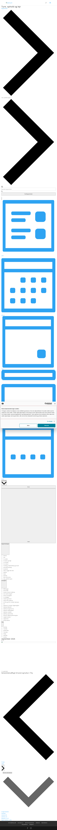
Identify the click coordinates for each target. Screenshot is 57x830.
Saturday (5, 635)
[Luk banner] (54, 403)
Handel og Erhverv (7, 598)
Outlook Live (4, 816)
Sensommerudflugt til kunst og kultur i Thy (17, 673)
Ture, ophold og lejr (7, 579)
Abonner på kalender (7, 772)
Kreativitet (5, 569)
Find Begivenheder (29, 194)
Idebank (38, 822)
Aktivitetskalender (29, 822)
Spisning (5, 575)
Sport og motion (7, 577)
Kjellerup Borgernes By (8, 608)
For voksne (5, 564)
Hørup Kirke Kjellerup (8, 600)
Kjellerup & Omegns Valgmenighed (11, 605)
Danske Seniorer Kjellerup (9, 592)
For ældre (5, 559)
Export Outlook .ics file (6, 820)
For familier (5, 562)
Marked (5, 572)
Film (4, 557)
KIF (4, 603)
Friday (4, 633)
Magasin (31, 824)
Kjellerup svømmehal (8, 613)
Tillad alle (46, 425)
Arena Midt (5, 590)
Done (28, 487)
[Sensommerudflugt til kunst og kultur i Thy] (28, 642)
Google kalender (5, 811)
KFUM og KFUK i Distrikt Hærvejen (11, 602)
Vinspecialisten (6, 620)
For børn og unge (7, 560)
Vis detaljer (50, 421)
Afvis (28, 425)
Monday (5, 627)
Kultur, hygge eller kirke (8, 570)
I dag (2, 763)
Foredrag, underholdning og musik (11, 565)
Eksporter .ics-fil (4, 818)
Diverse (5, 555)
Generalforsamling (7, 567)
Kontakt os (20, 822)
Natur (4, 574)
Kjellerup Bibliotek (7, 607)
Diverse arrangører (7, 595)
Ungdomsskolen (7, 617)
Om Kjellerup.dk (12, 822)
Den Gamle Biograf (7, 594)
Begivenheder (4, 8)
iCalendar (3, 813)
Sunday (5, 637)
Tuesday (5, 628)
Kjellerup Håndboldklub (8, 610)
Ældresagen (6, 589)
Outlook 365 (4, 815)
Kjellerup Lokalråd (7, 612)
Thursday (5, 632)
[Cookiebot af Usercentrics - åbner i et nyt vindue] (46, 404)
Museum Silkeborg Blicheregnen (10, 615)
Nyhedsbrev (44, 822)
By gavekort (25, 824)
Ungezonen (5, 618)
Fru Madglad (6, 597)
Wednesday (6, 630)
